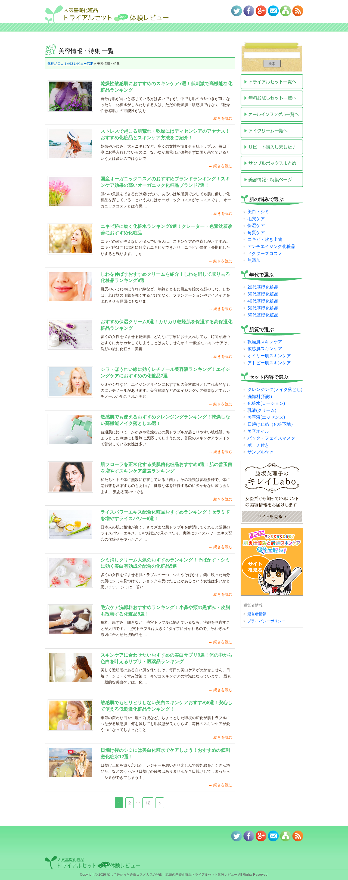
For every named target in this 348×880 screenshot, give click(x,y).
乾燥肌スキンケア (264, 342)
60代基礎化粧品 (262, 315)
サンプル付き (260, 452)
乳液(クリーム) (261, 410)
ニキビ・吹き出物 (264, 239)
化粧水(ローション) (266, 403)
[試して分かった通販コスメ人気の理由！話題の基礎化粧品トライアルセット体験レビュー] (113, 11)
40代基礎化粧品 (262, 301)
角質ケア (256, 232)
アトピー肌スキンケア (269, 362)
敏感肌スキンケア (264, 348)
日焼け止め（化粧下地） (271, 424)
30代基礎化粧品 (262, 294)
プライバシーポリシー (266, 621)
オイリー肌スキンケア (269, 355)
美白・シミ (258, 211)
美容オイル (258, 431)
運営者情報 (256, 614)
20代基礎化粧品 (262, 287)
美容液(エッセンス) (266, 417)
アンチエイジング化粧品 (271, 246)
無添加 (253, 260)
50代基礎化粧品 (262, 308)
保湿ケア (256, 225)
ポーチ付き (258, 445)
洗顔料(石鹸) (259, 396)
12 (147, 803)
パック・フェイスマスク (271, 438)
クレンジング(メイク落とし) (274, 389)
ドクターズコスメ (264, 253)
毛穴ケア (256, 218)
